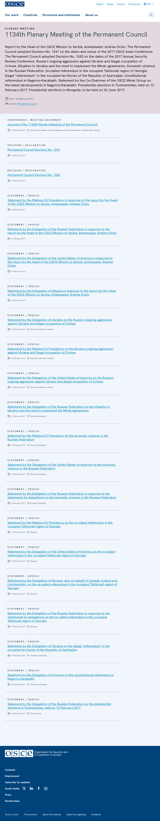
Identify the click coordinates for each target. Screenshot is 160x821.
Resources (135, 4)
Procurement (30, 814)
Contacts (10, 769)
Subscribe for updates (17, 782)
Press (8, 794)
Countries (30, 15)
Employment (12, 776)
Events (121, 4)
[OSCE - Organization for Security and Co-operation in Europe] (14, 4)
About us (91, 15)
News (110, 4)
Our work (11, 15)
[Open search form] (151, 15)
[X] (24, 788)
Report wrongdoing (76, 814)
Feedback (96, 814)
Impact (99, 4)
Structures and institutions (61, 15)
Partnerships (12, 801)
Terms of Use (11, 814)
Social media (12, 788)
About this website (52, 814)
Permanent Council (27, 103)
